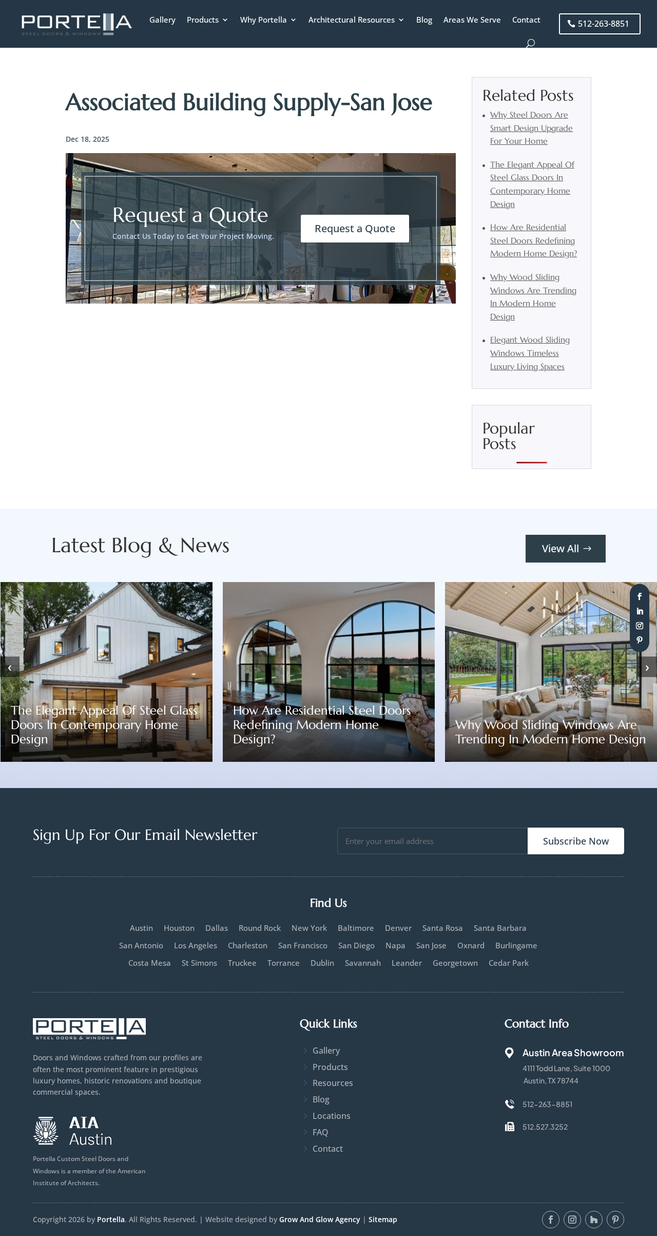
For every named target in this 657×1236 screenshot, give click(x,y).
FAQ (320, 1132)
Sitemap (383, 1219)
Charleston (247, 945)
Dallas (216, 928)
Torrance (283, 963)
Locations (332, 1115)
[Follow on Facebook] (639, 596)
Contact (526, 19)
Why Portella (263, 19)
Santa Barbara (500, 928)
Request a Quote (355, 228)
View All (560, 548)
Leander (407, 963)
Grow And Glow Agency (319, 1219)
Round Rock (260, 928)
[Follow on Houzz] (594, 1219)
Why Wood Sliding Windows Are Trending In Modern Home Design (550, 732)
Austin (141, 928)
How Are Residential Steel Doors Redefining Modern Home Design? (533, 240)
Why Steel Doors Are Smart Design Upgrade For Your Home (531, 127)
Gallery (162, 19)
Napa (395, 945)
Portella (111, 1219)
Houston (179, 928)
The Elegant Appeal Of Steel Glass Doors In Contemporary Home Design (104, 725)
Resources (333, 1083)
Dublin (322, 963)
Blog (424, 19)
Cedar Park (509, 963)
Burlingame (516, 945)
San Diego (356, 945)
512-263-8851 (603, 23)
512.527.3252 (545, 1126)
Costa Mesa (149, 963)
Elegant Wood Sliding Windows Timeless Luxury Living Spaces (530, 352)
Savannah (363, 963)
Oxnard (471, 945)
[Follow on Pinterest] (639, 640)
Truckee (242, 963)
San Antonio (141, 945)
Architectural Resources (351, 19)
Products (203, 19)
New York (309, 928)
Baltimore (356, 928)
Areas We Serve (472, 19)
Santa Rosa (442, 928)
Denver (398, 928)
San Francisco (302, 945)
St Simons (199, 963)
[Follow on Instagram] (639, 625)
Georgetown (455, 963)
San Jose (431, 945)
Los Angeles (195, 945)
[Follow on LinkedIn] (639, 611)
